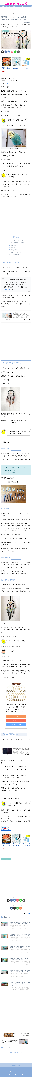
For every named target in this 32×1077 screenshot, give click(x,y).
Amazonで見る (16, 716)
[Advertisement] (16, 216)
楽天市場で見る (16, 720)
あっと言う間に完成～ (16, 252)
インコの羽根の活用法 (15, 254)
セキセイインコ (6, 859)
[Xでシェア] (2, 51)
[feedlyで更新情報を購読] (17, 908)
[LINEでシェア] (15, 51)
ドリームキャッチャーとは (16, 240)
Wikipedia (7, 289)
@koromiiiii (10, 83)
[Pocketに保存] (12, 51)
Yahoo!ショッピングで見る (16, 724)
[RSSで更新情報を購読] (20, 908)
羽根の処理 (13, 247)
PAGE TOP (16, 1065)
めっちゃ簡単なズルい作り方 (16, 242)
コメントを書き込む (16, 1052)
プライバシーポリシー (16, 1071)
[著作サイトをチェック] (11, 908)
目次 (13, 237)
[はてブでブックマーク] (8, 51)
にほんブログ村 (6, 830)
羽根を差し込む (15, 250)
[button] (18, 51)
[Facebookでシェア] (5, 51)
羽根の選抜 (13, 245)
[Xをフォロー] (14, 908)
